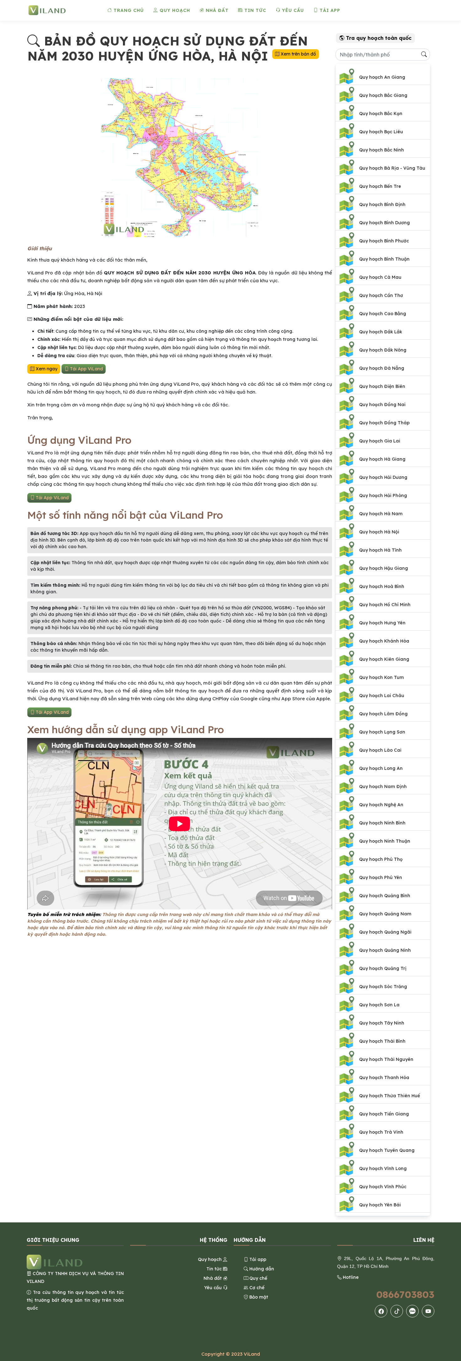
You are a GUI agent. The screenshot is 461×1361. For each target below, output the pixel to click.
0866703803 (405, 1294)
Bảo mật (258, 1297)
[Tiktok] (397, 1311)
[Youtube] (428, 1311)
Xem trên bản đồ (297, 54)
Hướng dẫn (261, 1269)
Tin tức (254, 10)
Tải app (329, 10)
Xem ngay (45, 369)
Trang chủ (128, 10)
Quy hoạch (174, 10)
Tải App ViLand (86, 369)
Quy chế (257, 1278)
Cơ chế (256, 1287)
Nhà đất (216, 10)
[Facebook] (381, 1311)
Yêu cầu (292, 10)
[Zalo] (412, 1311)
